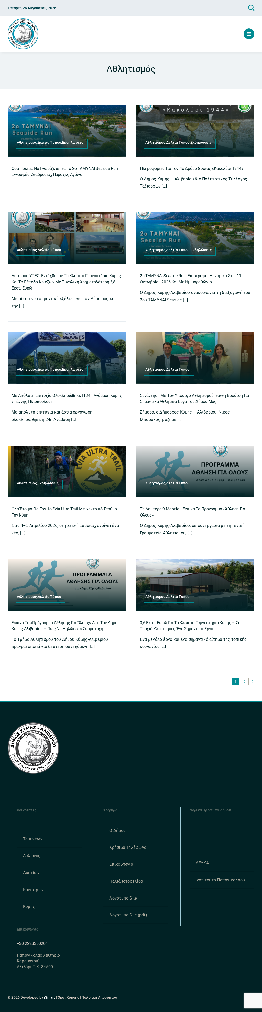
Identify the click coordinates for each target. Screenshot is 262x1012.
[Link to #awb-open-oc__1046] (251, 8)
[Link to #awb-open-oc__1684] (249, 33)
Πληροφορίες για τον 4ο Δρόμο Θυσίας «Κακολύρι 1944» (191, 168)
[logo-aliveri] (33, 724)
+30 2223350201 (32, 943)
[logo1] (23, 20)
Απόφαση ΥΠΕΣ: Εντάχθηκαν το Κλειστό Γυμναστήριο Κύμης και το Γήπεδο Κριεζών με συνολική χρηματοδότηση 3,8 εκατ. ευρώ (66, 282)
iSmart (49, 997)
